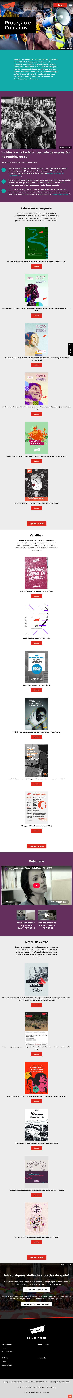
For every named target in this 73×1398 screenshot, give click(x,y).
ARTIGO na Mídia (6, 1365)
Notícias (4, 1361)
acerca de (4, 1348)
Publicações (42, 1358)
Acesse (36, 266)
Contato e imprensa (7, 1351)
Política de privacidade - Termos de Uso (36, 1392)
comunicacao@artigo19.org (46, 1387)
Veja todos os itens (36, 523)
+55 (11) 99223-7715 (30, 1387)
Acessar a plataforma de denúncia (36, 1304)
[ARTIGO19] (8, 5)
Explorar (61, 5)
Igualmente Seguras (60, 194)
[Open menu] (70, 5)
